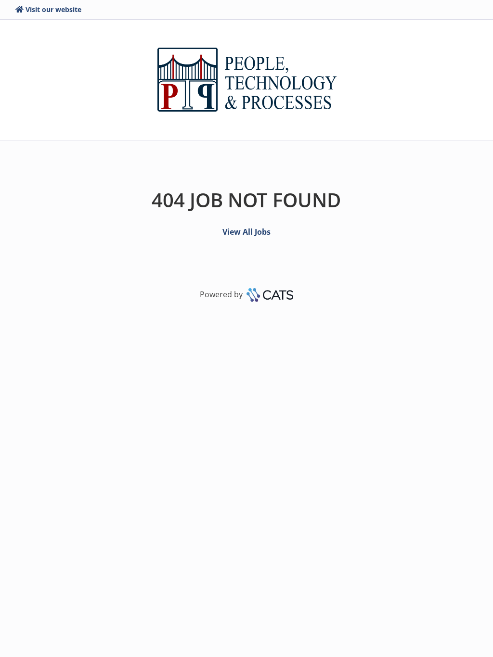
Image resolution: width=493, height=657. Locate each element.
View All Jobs (246, 232)
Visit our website (53, 9)
